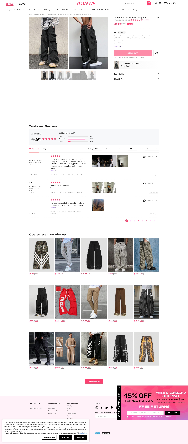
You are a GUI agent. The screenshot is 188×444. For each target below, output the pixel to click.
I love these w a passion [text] (59, 186)
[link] (122, 220)
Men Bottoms (50, 14)
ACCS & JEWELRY (97, 10)
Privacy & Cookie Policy (147, 417)
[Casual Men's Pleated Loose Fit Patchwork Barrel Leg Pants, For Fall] (41, 302)
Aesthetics (20, 10)
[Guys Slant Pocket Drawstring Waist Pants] (67, 255)
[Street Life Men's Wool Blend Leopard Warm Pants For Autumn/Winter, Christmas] (120, 302)
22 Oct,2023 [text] (32, 192)
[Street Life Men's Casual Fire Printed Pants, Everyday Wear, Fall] (94, 255)
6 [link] (146, 221)
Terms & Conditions (165, 417)
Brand (129, 10)
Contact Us (51, 406)
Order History (52, 408)
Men (35, 14)
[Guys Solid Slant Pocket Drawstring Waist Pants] (94, 302)
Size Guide (70, 418)
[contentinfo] (31, 274)
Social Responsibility (36, 408)
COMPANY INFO (35, 403)
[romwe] (86, 3)
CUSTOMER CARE (54, 403)
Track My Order (71, 413)
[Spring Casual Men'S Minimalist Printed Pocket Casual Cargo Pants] (146, 255)
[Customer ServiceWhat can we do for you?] (170, 3)
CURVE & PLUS (66, 10)
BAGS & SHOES (110, 10)
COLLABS (55, 10)
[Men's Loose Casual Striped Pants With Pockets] (67, 349)
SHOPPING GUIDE (72, 403)
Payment (69, 416)
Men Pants (58, 14)
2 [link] (130, 221)
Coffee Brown (74, 212)
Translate (53, 170)
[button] (156, 53)
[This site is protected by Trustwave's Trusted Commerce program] (97, 433)
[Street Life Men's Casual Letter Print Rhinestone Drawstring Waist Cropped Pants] (94, 349)
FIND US (97, 403)
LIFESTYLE (121, 10)
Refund (69, 411)
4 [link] (138, 221)
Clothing (47, 10)
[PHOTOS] (68, 43)
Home (30, 14)
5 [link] (142, 221)
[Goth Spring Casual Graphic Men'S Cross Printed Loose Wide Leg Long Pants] (120, 349)
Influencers (33, 406)
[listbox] (156, 3)
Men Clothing (41, 14)
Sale (34, 10)
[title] (94, 234)
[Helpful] (144, 156)
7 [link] (150, 221)
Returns (69, 408)
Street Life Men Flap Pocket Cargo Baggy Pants (130, 18)
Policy (135, 10)
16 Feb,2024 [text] (33, 214)
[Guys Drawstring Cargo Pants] (41, 349)
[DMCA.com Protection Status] (106, 433)
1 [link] (126, 221)
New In (28, 10)
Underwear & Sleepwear (81, 10)
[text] (69, 156)
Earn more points (53, 411)
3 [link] (134, 221)
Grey (71, 175)
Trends (40, 10)
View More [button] (94, 381)
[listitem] (41, 260)
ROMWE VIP (52, 413)
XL (53, 213)
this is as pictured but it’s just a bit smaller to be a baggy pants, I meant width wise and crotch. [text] (68, 204)
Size (118, 32)
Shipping (69, 406)
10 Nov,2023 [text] (33, 175)
